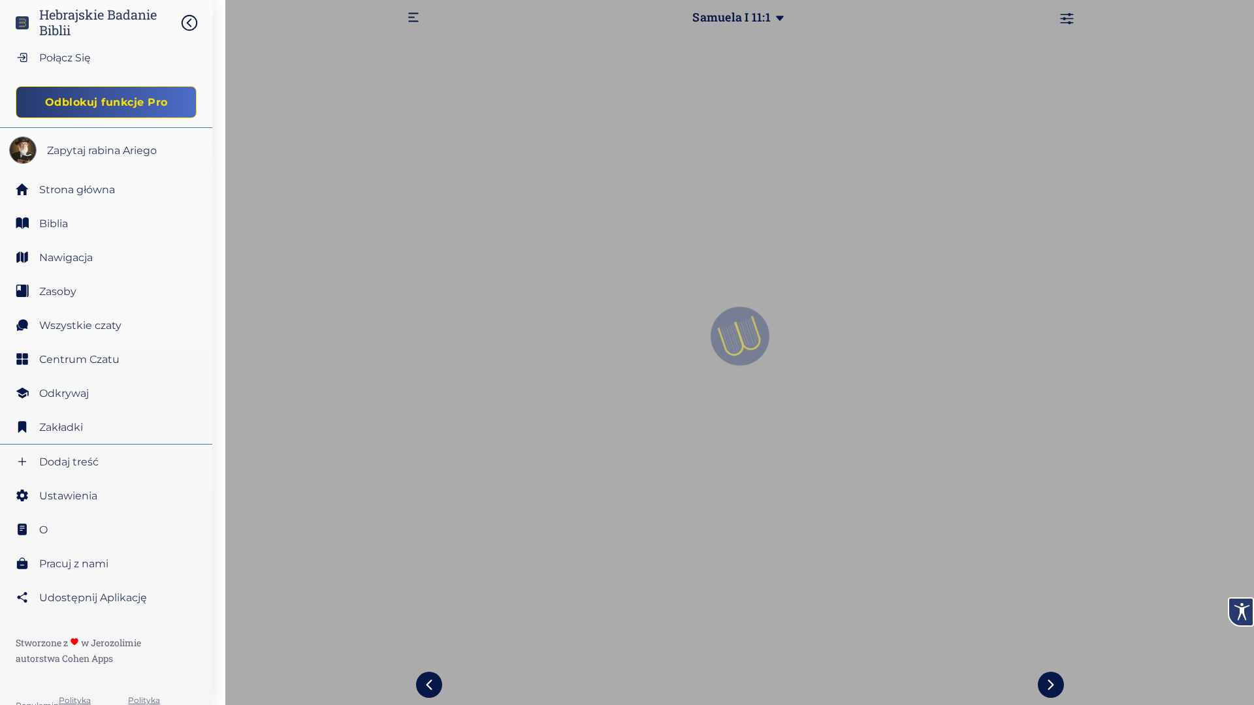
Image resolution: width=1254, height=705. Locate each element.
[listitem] (106, 223)
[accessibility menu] (1241, 612)
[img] (196, 23)
